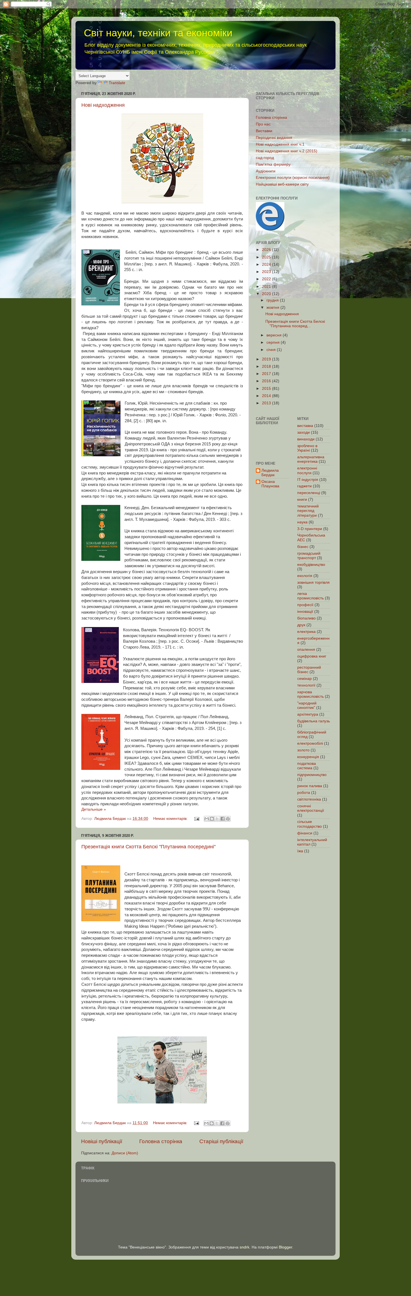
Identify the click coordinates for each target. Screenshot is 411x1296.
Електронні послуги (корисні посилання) (293, 177)
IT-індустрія (307, 480)
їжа (300, 851)
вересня (274, 335)
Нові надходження (103, 105)
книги (302, 499)
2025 (267, 257)
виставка (305, 426)
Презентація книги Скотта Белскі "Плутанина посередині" (148, 846)
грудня (273, 300)
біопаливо (306, 618)
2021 (267, 286)
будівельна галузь (313, 721)
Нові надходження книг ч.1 (280, 144)
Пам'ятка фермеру (273, 164)
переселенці (308, 493)
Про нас (263, 124)
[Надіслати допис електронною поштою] (196, 818)
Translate (117, 83)
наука (302, 522)
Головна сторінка (160, 1141)
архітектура (307, 714)
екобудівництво (311, 564)
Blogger (285, 1247)
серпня (273, 342)
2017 (267, 374)
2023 (267, 272)
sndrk (244, 1247)
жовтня (273, 307)
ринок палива (309, 786)
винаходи (306, 439)
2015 (267, 388)
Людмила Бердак (270, 472)
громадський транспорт (308, 555)
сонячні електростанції (310, 808)
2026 (267, 250)
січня (271, 350)
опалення (306, 649)
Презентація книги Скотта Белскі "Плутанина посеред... (295, 323)
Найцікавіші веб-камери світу (282, 184)
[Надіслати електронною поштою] (206, 819)
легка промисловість (310, 596)
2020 (267, 294)
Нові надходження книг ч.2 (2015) (286, 151)
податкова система (306, 765)
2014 (267, 396)
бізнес (302, 547)
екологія (304, 576)
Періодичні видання (274, 138)
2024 (267, 264)
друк (301, 625)
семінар (304, 679)
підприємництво (312, 775)
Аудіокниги (265, 171)
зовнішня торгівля (313, 582)
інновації (305, 611)
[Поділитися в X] (217, 819)
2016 (267, 381)
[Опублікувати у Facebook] (222, 819)
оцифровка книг (311, 656)
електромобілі (310, 743)
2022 (267, 279)
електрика (306, 632)
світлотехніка (309, 799)
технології (306, 685)
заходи (303, 432)
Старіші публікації (221, 1141)
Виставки (264, 131)
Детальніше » (93, 809)
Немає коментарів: (171, 818)
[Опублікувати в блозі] (212, 819)
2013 (267, 403)
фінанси (304, 833)
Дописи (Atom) (125, 1153)
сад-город (265, 158)
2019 (267, 359)
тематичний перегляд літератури (308, 510)
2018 (267, 366)
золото (303, 750)
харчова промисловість (310, 694)
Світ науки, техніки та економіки (158, 33)
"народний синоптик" (306, 705)
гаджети (304, 486)
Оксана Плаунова (270, 484)
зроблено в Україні (307, 448)
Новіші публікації (101, 1141)
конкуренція (308, 757)
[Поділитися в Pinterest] (228, 819)
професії (305, 605)
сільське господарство (309, 824)
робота (303, 793)
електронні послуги (307, 470)
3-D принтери (309, 529)
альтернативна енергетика (310, 459)
